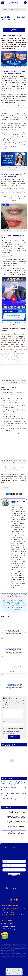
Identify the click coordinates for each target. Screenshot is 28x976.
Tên (4, 721)
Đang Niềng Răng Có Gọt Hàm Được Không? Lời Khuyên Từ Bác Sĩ (16, 832)
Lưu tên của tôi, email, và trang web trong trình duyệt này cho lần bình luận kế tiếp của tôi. (14, 731)
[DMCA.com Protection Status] (4, 935)
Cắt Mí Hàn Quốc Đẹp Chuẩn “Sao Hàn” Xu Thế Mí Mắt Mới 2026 (14, 685)
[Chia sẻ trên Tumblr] (21, 494)
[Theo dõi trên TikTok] (14, 899)
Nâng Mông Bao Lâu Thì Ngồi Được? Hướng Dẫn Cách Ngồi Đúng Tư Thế (16, 811)
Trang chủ (6, 9)
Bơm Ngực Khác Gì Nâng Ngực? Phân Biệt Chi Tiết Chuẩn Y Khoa (15, 827)
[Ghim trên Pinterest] (15, 494)
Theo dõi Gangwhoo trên (8, 13)
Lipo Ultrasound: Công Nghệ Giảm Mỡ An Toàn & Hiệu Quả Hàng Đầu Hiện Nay (14, 649)
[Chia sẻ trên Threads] (12, 494)
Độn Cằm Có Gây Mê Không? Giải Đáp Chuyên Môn (16, 822)
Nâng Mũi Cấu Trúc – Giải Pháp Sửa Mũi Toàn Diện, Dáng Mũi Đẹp (14, 631)
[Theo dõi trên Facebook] (11, 899)
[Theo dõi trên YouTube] (17, 899)
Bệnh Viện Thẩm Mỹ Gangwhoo (10, 799)
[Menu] (2, 2)
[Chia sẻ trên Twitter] (9, 494)
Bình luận (6, 707)
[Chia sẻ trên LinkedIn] (18, 494)
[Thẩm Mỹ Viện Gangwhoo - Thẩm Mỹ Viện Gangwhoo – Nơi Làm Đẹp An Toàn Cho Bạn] (14, 3)
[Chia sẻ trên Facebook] (7, 494)
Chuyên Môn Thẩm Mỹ (14, 9)
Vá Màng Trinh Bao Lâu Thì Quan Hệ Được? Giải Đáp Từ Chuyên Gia (16, 817)
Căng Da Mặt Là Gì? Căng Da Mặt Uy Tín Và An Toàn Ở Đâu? (14, 667)
